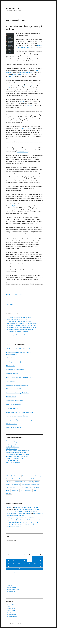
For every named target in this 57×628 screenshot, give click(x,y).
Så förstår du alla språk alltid (13, 389)
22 (35, 566)
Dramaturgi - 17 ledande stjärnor (15, 362)
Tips (21, 490)
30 (40, 569)
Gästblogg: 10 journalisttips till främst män (19, 317)
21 (29, 566)
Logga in (9, 585)
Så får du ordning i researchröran (15, 441)
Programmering (10, 487)
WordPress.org (11, 591)
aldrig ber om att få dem (17, 206)
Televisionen (15, 490)
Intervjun (8, 481)
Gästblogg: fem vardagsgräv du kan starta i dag (19, 420)
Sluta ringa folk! (10, 365)
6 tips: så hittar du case (12, 408)
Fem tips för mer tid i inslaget (14, 443)
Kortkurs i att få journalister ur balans (17, 331)
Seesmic (8, 88)
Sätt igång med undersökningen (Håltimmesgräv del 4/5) (23, 323)
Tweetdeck (27, 86)
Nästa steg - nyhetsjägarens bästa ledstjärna (18, 348)
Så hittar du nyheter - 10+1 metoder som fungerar (19, 412)
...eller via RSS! (10, 304)
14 (29, 563)
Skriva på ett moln (11, 396)
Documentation (11, 604)
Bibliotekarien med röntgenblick (15, 369)
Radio (18, 487)
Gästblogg (34, 478)
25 (13, 569)
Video (35, 490)
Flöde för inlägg (11, 587)
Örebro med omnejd (22, 151)
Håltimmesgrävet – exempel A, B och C (18, 319)
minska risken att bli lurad (31, 142)
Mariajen (9, 507)
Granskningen (14, 284)
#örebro (22, 74)
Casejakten (31, 283)
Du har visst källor (11, 381)
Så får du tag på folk (11, 423)
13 (24, 563)
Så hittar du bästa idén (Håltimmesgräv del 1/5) (20, 329)
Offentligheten (26, 484)
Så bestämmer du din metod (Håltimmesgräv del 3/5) (21, 325)
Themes (9, 612)
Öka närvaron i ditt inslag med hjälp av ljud (17, 454)
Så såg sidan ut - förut (12, 373)
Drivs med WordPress (18, 623)
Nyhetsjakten (20, 284)
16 (40, 563)
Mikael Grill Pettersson (13, 283)
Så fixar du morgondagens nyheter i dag (17, 385)
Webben (32, 284)
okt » (35, 571)
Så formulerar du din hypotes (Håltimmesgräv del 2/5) (22, 327)
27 (24, 569)
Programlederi (35, 484)
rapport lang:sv (29, 105)
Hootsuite (33, 86)
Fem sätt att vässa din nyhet (13, 404)
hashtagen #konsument (26, 72)
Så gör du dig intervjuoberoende (14, 400)
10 (8, 563)
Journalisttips (12, 8)
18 (13, 566)
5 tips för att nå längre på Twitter (15, 458)
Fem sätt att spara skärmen (13, 427)
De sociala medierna (27, 476)
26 (19, 569)
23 (40, 566)
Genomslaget (16, 478)
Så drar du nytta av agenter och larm (16, 452)
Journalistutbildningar (19, 481)
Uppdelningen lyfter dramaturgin (16, 335)
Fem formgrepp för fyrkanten (14, 445)
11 (13, 563)
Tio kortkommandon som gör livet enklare (17, 393)
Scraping (32, 487)
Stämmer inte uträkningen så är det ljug (17, 456)
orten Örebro (15, 74)
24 (8, 569)
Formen (8, 478)
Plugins (9, 606)
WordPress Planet (12, 616)
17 (8, 566)
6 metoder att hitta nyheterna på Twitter (17, 416)
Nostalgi (8, 484)
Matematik (30, 481)
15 (35, 563)
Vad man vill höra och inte (13, 358)
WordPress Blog (11, 614)
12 (19, 563)
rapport (22, 101)
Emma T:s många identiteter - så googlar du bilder (20, 377)
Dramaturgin (38, 476)
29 (35, 569)
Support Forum (11, 610)
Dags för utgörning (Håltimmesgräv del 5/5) (19, 321)
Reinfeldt (11, 76)
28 (29, 569)
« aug (13, 571)
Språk (37, 487)
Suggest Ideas (11, 608)
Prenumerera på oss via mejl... (14, 294)
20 (24, 566)
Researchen (26, 284)
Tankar (8, 490)
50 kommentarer (39, 284)
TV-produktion (28, 490)
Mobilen (37, 481)
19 (19, 566)
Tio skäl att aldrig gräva (12, 447)
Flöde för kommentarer (13, 589)
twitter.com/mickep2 (27, 128)
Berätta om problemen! (13, 333)
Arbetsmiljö (9, 476)
